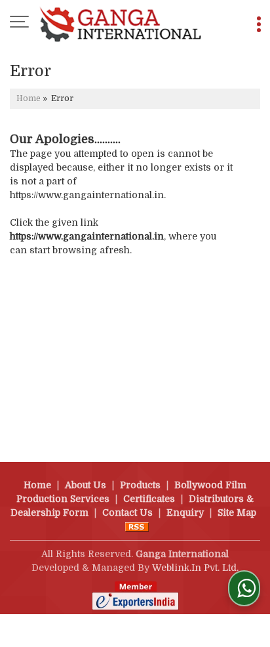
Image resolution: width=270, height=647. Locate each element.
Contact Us (127, 512)
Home (28, 98)
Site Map (237, 512)
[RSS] (137, 526)
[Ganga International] (120, 23)
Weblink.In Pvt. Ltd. (195, 567)
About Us (85, 485)
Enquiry (185, 512)
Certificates (149, 498)
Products (140, 485)
